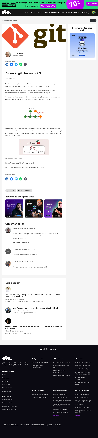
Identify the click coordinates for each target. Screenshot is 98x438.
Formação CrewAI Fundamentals (37, 366)
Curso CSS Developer (81, 397)
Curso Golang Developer (61, 412)
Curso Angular (79, 404)
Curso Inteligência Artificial (40, 362)
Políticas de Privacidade (9, 406)
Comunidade (55, 12)
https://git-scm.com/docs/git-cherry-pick (19, 163)
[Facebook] (11, 64)
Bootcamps (38, 12)
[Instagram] (26, 364)
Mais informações (48, 349)
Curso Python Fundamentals (62, 401)
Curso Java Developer (60, 394)
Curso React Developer (82, 407)
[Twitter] (16, 64)
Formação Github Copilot (82, 369)
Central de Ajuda (7, 399)
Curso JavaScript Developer (83, 401)
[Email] (25, 64)
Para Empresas (73, 12)
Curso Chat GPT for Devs (82, 366)
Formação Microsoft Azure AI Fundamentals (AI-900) (83, 373)
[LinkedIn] (6, 64)
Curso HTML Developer (82, 394)
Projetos (47, 12)
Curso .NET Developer (60, 397)
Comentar (27, 191)
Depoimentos (6, 391)
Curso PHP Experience (60, 409)
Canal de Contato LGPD (9, 409)
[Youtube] (15, 364)
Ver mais (56, 416)
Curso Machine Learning (39, 397)
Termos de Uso (7, 403)
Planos (64, 12)
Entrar (84, 12)
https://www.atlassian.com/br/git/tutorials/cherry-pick (24, 167)
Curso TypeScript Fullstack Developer (61, 405)
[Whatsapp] (20, 64)
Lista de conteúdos (10, 20)
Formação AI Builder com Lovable (82, 383)
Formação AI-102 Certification (80, 378)
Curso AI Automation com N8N (61, 366)
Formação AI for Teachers (61, 376)
